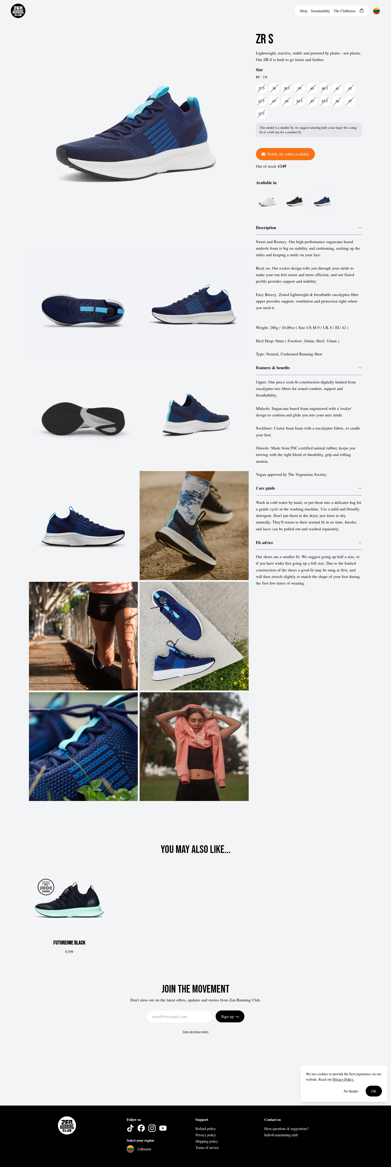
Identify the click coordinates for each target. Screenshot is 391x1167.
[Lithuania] (376, 10)
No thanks (351, 1091)
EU (258, 77)
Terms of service (207, 1147)
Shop (303, 10)
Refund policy (206, 1128)
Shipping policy (207, 1141)
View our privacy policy (196, 1031)
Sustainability (320, 10)
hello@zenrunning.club (281, 1134)
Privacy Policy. (343, 1079)
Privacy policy (206, 1134)
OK (374, 1091)
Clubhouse (345, 10)
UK (265, 77)
